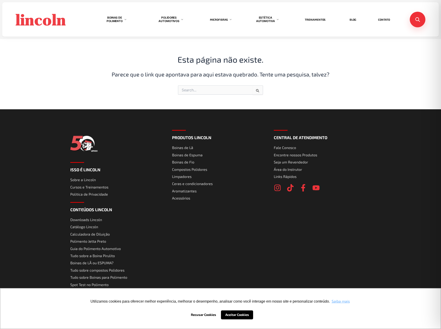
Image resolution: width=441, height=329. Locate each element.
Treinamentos (315, 19)
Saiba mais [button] (341, 301)
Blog (353, 19)
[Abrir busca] (417, 19)
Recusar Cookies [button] (203, 315)
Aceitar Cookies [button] (237, 315)
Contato (384, 19)
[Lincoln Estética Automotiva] (49, 19)
